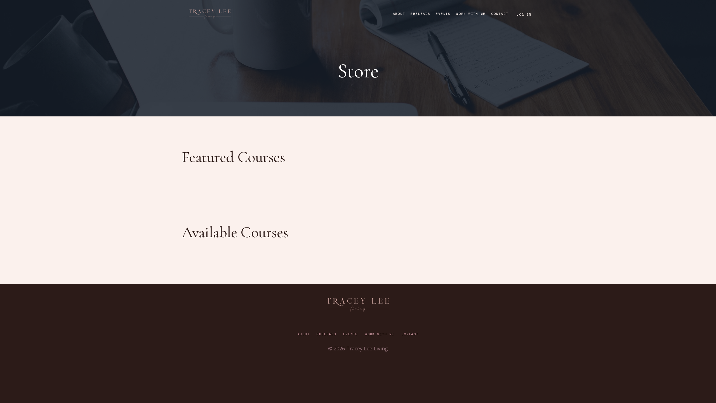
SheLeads (420, 13)
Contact (499, 13)
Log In (524, 14)
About (399, 13)
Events (443, 13)
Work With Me (471, 13)
